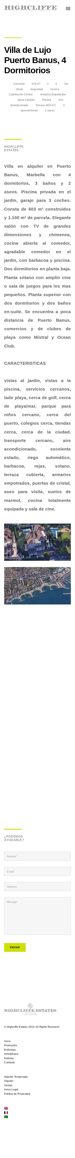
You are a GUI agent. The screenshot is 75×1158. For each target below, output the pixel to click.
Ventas (8, 1085)
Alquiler (8, 1081)
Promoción (10, 1045)
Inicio (7, 1041)
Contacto (9, 1062)
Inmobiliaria (11, 1054)
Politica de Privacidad (17, 1093)
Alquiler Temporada (16, 1076)
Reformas (10, 1049)
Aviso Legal (11, 1089)
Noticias (9, 1058)
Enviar (15, 947)
